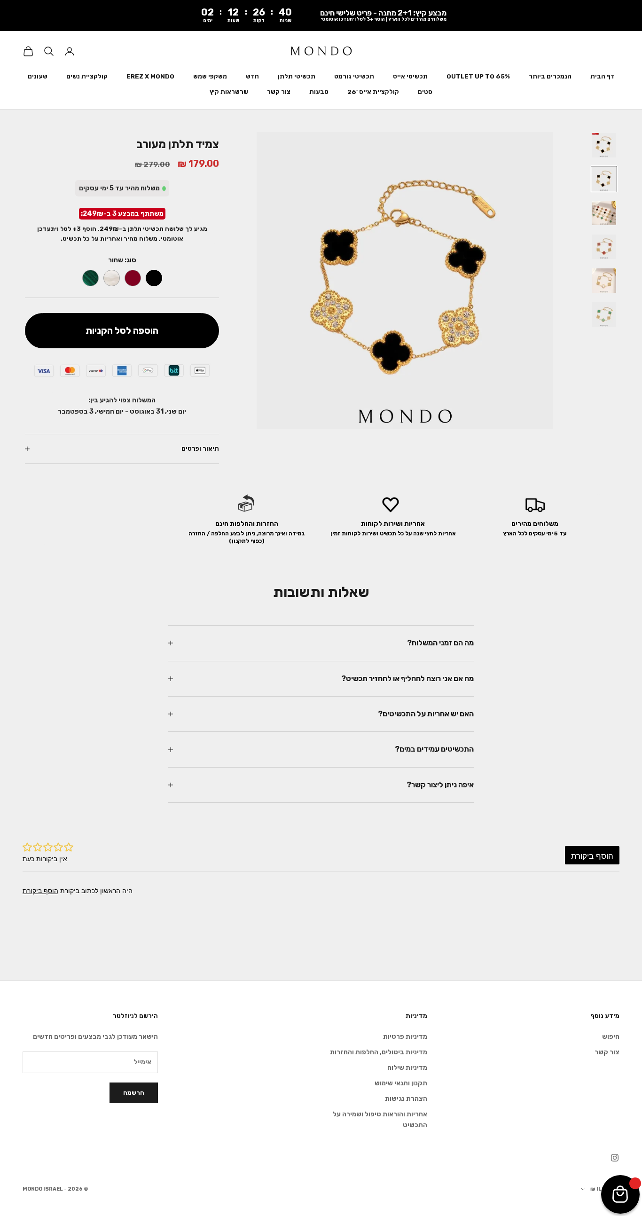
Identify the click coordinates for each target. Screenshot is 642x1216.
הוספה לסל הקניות (122, 330)
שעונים (37, 76)
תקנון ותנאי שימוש (401, 1083)
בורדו (133, 278)
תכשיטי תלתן (296, 76)
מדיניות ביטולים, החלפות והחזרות (378, 1052)
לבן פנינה (111, 278)
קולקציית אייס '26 (373, 91)
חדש (252, 76)
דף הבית (602, 76)
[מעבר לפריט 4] (604, 247)
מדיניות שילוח (407, 1068)
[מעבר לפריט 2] (604, 179)
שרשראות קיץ (229, 91)
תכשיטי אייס (410, 76)
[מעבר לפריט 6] (604, 314)
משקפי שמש (210, 76)
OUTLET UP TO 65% (478, 76)
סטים (425, 91)
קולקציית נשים (87, 76)
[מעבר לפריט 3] (604, 213)
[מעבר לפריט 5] (604, 280)
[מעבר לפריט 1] (604, 145)
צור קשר (278, 91)
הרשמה (133, 1092)
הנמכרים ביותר (550, 76)
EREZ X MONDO (150, 76)
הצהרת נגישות (406, 1099)
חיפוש (610, 1037)
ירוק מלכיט (90, 278)
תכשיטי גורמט (354, 76)
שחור (154, 278)
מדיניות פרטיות (405, 1037)
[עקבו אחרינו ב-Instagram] (614, 1157)
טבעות (319, 91)
